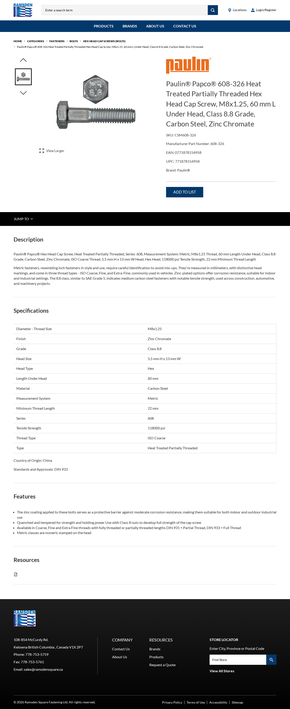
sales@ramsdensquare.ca (43, 669)
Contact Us (184, 26)
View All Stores (222, 671)
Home (18, 41)
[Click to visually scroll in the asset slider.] (23, 60)
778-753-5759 (36, 654)
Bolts (74, 41)
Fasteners (57, 41)
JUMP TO (22, 219)
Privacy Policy (172, 702)
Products (104, 26)
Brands (130, 26)
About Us (155, 26)
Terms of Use (196, 702)
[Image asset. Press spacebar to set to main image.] (23, 76)
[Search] (213, 10)
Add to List (184, 192)
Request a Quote (162, 665)
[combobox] (125, 10)
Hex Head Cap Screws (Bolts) (104, 41)
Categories (35, 41)
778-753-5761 (32, 662)
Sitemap (237, 702)
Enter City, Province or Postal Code (237, 648)
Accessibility (218, 702)
